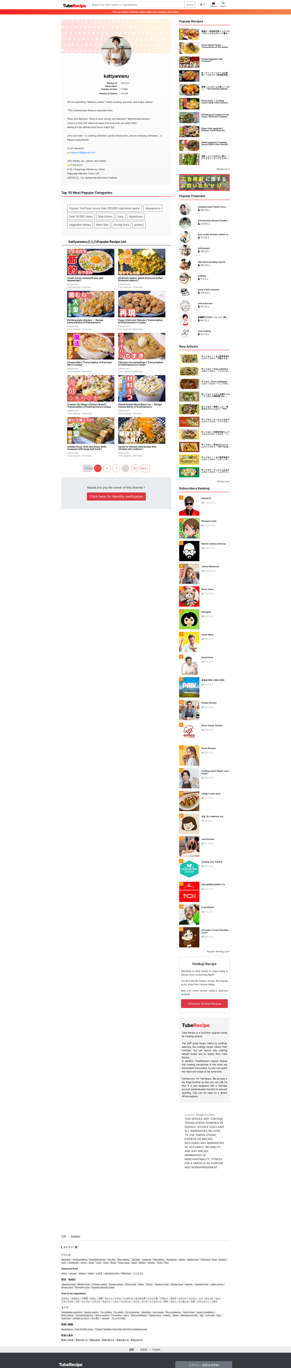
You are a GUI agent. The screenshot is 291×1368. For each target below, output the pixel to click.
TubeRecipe (71, 1364)
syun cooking (204, 331)
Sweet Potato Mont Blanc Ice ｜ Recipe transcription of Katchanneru (140, 405)
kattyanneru (204, 248)
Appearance (152, 208)
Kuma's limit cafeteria (208, 290)
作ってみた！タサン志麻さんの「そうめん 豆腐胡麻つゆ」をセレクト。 (215, 395)
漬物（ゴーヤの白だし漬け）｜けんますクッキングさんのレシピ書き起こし (215, 157)
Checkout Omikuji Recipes (204, 1003)
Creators (75, 1236)
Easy (121, 216)
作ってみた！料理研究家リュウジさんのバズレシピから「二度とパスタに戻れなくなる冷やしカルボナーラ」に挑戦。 (215, 433)
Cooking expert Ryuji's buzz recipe (211, 207)
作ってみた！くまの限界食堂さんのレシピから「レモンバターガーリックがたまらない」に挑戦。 (215, 458)
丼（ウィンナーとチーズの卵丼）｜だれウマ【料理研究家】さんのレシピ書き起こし (215, 74)
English (156, 1349)
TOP (63, 1236)
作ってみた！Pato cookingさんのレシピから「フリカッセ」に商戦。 (215, 370)
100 (135, 468)
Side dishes (105, 216)
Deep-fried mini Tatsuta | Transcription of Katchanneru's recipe (140, 321)
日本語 (143, 1349)
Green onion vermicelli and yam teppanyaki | (85, 279)
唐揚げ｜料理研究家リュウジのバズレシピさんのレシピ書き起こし (215, 32)
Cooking (202, 276)
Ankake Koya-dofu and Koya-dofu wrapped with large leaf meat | (86, 448)
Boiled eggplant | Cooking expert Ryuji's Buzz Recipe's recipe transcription (215, 143)
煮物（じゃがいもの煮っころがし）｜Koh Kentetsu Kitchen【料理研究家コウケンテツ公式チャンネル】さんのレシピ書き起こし (215, 88)
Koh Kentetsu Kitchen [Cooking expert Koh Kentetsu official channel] (213, 221)
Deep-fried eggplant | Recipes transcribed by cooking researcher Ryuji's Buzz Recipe (214, 129)
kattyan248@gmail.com (82, 152)
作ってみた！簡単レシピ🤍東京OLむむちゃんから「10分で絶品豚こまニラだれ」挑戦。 (215, 408)
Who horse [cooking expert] (211, 262)
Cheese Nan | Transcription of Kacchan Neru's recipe (89, 363)
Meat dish (102, 224)
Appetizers (136, 216)
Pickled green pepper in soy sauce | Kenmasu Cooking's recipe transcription (215, 116)
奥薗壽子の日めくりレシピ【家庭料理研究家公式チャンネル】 (213, 317)
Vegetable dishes (80, 224)
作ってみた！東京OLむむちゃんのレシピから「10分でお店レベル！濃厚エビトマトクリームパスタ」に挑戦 (215, 446)
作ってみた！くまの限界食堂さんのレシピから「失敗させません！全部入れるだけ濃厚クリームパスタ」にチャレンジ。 (215, 357)
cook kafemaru (205, 303)
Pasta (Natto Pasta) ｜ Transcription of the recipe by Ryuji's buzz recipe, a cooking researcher (214, 46)
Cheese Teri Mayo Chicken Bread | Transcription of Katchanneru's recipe (89, 405)
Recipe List (223, 169)
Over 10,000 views (81, 216)
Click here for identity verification (116, 496)
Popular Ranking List (218, 951)
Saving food (121, 224)
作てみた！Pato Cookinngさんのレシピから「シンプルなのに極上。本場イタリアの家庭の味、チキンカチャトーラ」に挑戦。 (215, 383)
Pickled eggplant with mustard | (212, 60)
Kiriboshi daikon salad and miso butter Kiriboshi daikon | (140, 279)
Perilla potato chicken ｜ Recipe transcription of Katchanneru (85, 321)
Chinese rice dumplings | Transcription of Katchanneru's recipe (140, 363)
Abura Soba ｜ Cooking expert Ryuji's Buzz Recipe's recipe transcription (215, 102)
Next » (144, 468)
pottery (139, 224)
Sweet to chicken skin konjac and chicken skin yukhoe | (137, 448)
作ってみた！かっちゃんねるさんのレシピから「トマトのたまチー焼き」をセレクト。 (215, 420)
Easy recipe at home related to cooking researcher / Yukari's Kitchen (213, 234)
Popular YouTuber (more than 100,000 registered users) (104, 208)
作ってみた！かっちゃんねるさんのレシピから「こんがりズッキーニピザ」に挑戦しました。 (215, 471)
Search (189, 4)
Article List (223, 481)
